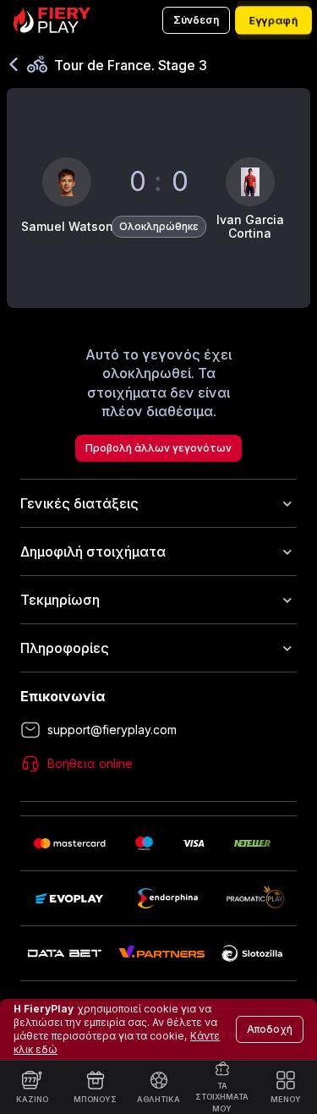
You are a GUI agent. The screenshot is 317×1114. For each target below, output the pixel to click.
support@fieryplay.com (112, 729)
